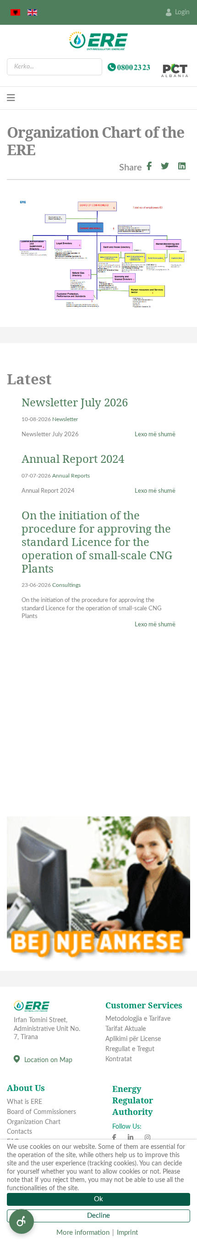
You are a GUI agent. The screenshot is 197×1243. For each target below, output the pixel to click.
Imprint (127, 1232)
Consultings (66, 585)
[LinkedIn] (182, 167)
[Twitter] (165, 167)
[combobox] (54, 66)
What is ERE (24, 1102)
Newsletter (65, 419)
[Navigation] (11, 98)
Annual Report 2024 (73, 458)
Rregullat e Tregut (129, 1049)
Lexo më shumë (155, 435)
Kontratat (118, 1059)
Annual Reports (71, 475)
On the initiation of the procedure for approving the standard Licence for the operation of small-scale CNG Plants (97, 541)
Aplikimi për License (133, 1039)
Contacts (19, 1132)
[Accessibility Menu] (21, 1221)
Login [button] (182, 12)
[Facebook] (149, 167)
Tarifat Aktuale (125, 1029)
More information (82, 1232)
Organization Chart (33, 1122)
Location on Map (48, 1060)
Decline (98, 1215)
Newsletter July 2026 (75, 402)
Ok (98, 1199)
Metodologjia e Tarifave (137, 1019)
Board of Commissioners (41, 1112)
